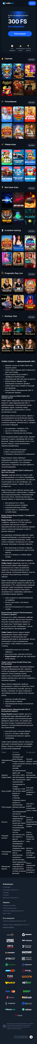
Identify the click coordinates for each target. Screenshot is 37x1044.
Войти (32, 3)
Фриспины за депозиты (10, 897)
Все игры (31, 59)
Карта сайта (7, 913)
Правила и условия (9, 905)
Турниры (6, 892)
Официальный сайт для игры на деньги (20, 379)
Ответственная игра (10, 908)
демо (6, 78)
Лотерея (6, 895)
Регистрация (20, 34)
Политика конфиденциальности (13, 911)
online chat (17, 924)
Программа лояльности (10, 890)
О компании (7, 887)
